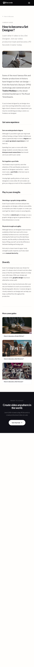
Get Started (16, 423)
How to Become (9, 16)
